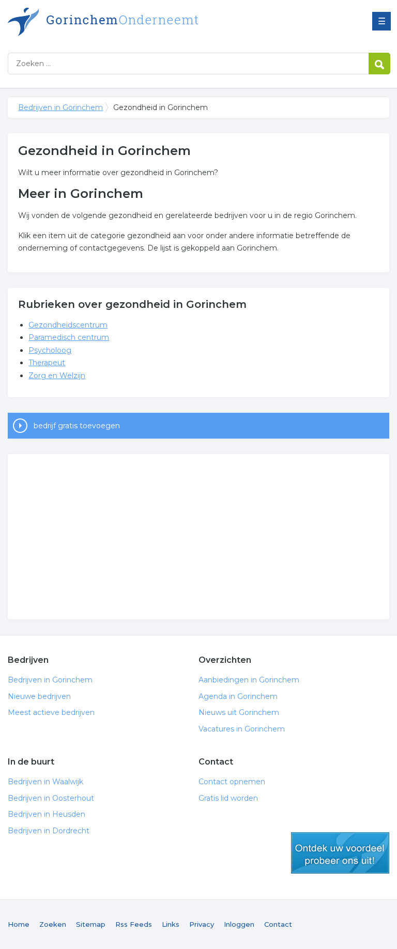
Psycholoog (49, 350)
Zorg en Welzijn (56, 375)
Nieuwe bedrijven (39, 696)
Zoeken (52, 924)
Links (170, 924)
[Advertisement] (198, 536)
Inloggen (239, 924)
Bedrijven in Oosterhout (51, 798)
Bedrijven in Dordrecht (48, 830)
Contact (278, 924)
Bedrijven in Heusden (46, 814)
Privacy (201, 924)
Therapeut (46, 362)
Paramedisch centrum (68, 337)
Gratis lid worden (228, 798)
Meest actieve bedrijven (51, 712)
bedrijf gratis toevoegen (77, 425)
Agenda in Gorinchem (238, 696)
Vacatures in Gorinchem (241, 729)
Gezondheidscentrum (68, 325)
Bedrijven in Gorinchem (137, 22)
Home (18, 924)
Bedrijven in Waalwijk (45, 781)
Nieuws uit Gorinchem (238, 712)
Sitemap (90, 924)
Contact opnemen (231, 781)
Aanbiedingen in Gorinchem (248, 679)
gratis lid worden (340, 853)
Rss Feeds (133, 924)
